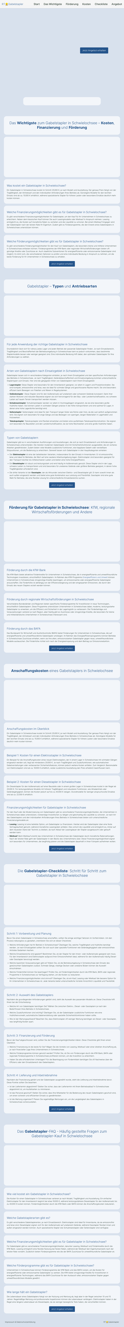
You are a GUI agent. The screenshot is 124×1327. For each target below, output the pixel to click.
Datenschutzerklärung (25, 1322)
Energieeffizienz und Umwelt (95, 577)
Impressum (9, 1322)
